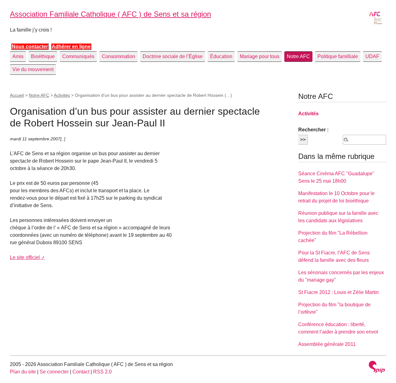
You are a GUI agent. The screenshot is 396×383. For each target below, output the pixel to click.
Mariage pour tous (259, 56)
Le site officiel (25, 257)
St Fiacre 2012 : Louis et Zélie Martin (338, 292)
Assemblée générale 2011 (327, 344)
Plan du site (23, 371)
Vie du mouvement (33, 69)
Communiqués (78, 56)
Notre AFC (298, 56)
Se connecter (54, 371)
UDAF (372, 56)
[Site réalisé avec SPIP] (377, 367)
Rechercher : (313, 129)
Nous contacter (30, 46)
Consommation (118, 56)
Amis (18, 56)
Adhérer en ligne (71, 46)
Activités (62, 95)
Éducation (221, 56)
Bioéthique (43, 56)
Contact (80, 371)
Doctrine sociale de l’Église (173, 56)
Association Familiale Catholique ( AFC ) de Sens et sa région (110, 14)
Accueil (17, 95)
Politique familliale (337, 56)
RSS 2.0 (102, 371)
